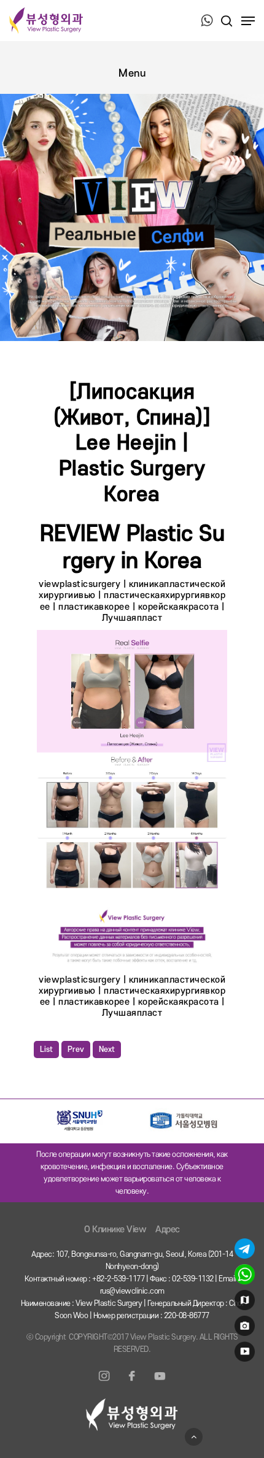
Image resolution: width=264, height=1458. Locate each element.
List (46, 1049)
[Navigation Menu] (248, 21)
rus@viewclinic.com (132, 1291)
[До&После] (242, 1328)
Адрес (167, 1229)
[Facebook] (132, 1383)
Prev (76, 1049)
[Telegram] (242, 1251)
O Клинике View (115, 1229)
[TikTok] (159, 1383)
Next (107, 1049)
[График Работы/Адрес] (242, 1303)
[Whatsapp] (242, 1277)
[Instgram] (104, 1383)
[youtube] (242, 1354)
